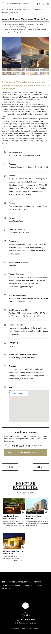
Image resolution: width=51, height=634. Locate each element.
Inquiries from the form (28, 452)
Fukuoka (18, 9)
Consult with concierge (27, 623)
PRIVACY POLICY (8, 588)
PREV (10, 467)
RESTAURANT (16, 585)
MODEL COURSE (24, 582)
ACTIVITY (37, 582)
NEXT (40, 467)
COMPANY (39, 585)
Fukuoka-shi (27, 9)
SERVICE (12, 582)
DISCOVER (29, 585)
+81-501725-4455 (27, 620)
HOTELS (10, 9)
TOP (3, 9)
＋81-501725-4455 (20, 445)
